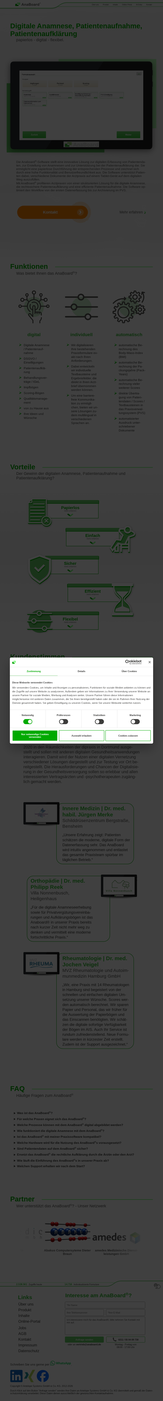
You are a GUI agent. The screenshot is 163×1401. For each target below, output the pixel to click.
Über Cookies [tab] (129, 671)
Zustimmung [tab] (34, 671)
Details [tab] (81, 671)
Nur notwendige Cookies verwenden (35, 735)
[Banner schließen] (150, 662)
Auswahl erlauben (81, 735)
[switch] (63, 721)
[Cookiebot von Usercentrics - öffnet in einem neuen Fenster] (128, 662)
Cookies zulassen (128, 735)
